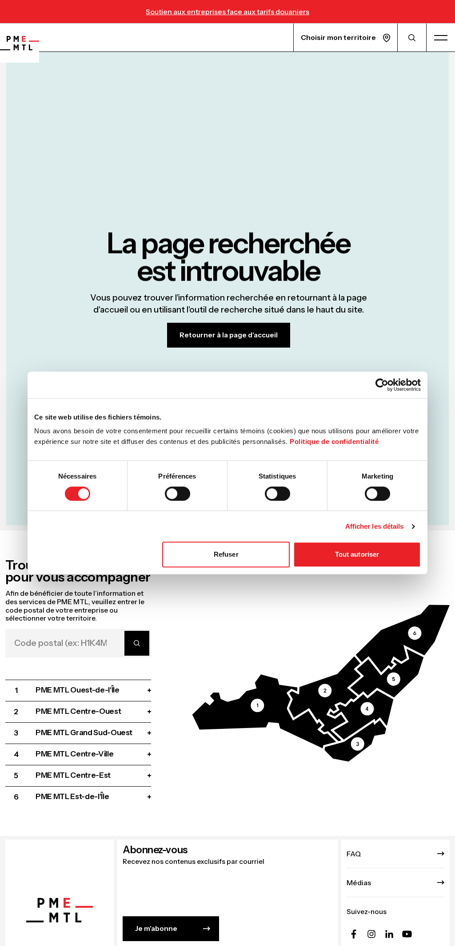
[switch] (177, 494)
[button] (264, 711)
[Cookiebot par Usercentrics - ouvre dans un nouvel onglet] (382, 385)
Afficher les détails (374, 526)
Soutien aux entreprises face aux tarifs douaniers (227, 11)
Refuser (226, 554)
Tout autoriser (357, 554)
